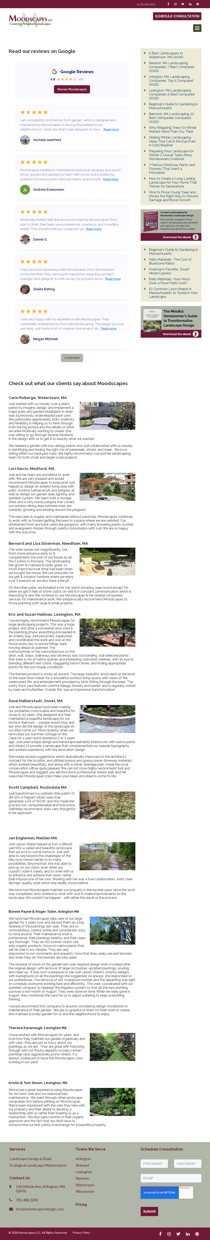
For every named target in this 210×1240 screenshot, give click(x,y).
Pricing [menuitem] (81, 1204)
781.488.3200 (147, 4)
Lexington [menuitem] (84, 1171)
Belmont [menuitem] (82, 1165)
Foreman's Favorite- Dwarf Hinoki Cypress (169, 271)
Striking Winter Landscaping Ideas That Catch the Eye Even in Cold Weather (172, 141)
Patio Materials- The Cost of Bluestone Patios (170, 261)
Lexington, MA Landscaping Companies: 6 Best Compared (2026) (171, 94)
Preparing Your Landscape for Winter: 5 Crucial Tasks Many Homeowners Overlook (171, 155)
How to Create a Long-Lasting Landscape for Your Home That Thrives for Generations (173, 182)
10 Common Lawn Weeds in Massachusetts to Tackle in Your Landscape (173, 293)
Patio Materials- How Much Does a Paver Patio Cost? (169, 281)
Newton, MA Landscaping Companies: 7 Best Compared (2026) (171, 67)
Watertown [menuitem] (85, 1185)
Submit (149, 1211)
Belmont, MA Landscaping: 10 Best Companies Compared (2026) (171, 118)
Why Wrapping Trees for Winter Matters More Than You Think (172, 129)
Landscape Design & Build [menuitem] (30, 1158)
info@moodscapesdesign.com (40, 1209)
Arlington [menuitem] (83, 1158)
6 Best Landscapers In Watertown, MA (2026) (166, 55)
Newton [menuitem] (82, 1178)
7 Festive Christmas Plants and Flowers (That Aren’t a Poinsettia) (172, 169)
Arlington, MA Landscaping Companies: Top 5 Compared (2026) (171, 80)
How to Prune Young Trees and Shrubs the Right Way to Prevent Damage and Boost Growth (173, 196)
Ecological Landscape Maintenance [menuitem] (38, 1165)
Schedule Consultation (177, 16)
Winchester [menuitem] (85, 1191)
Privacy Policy (81, 1232)
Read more (111, 129)
